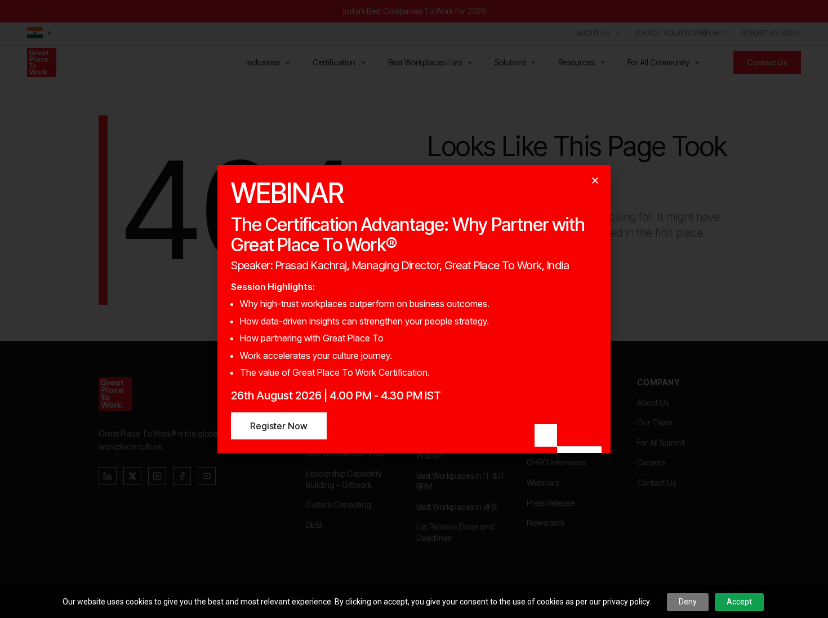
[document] (414, 309)
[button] (595, 180)
